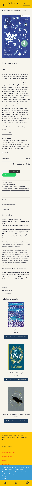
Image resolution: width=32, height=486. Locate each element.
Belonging (4, 287)
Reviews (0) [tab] (5, 209)
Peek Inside (7, 133)
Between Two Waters (7, 290)
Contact (4, 460)
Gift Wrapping (6, 138)
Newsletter (6, 464)
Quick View (11, 336)
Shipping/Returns (8, 452)
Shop (9, 10)
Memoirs (4, 188)
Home (5, 10)
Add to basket (14, 171)
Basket (24, 482)
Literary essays (21, 186)
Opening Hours (7, 456)
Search (16, 483)
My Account (5, 483)
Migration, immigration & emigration (16, 188)
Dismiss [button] (4, 478)
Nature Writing (16, 10)
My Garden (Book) (6, 293)
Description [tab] (5, 200)
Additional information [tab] (8, 204)
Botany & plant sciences (11, 186)
